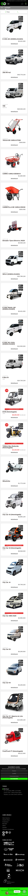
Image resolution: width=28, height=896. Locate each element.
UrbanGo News (6, 819)
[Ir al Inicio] (3, 3)
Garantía (4, 827)
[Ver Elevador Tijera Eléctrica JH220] (14, 228)
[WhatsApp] (6, 832)
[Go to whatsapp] (24, 891)
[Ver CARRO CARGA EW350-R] (14, 161)
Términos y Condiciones (8, 829)
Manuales (4, 823)
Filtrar (8, 12)
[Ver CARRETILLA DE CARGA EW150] (14, 194)
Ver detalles (14, 43)
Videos (4, 825)
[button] (8, 4)
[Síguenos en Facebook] (3, 832)
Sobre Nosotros (6, 818)
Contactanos (5, 821)
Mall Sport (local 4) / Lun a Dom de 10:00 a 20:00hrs (17, 0)
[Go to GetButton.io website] (24, 894)
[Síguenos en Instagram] (10, 832)
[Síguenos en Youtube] (3, 834)
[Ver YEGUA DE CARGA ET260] (14, 127)
